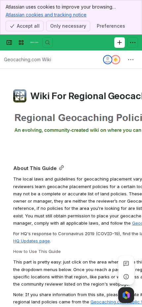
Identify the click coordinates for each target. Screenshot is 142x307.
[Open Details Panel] (126, 276)
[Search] (47, 42)
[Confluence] (34, 42)
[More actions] (130, 59)
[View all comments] (126, 263)
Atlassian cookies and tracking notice (46, 14)
